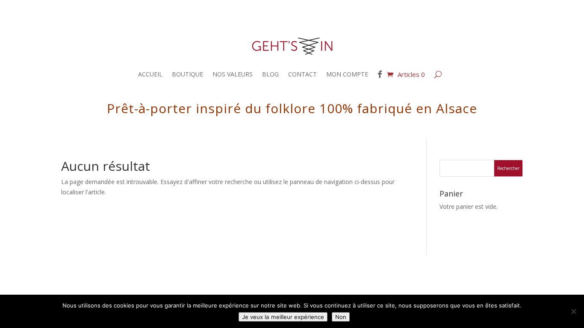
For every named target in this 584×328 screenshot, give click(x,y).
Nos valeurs (232, 74)
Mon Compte (347, 74)
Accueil (150, 74)
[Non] (573, 311)
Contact (302, 74)
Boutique (187, 74)
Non (340, 316)
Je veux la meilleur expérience (283, 316)
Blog (270, 74)
